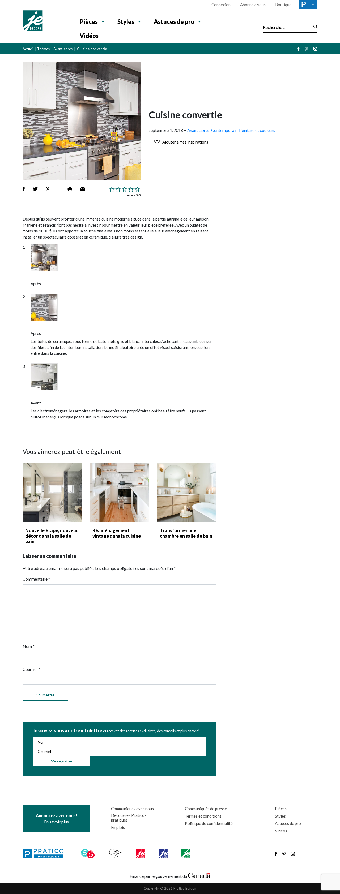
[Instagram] (315, 49)
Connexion (221, 4)
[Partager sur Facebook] (24, 189)
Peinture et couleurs (257, 130)
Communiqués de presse (206, 808)
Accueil (28, 49)
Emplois (118, 827)
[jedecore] (164, 853)
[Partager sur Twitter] (35, 189)
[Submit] (313, 27)
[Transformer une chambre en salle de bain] (186, 492)
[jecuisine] (141, 853)
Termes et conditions (203, 816)
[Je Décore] (46, 21)
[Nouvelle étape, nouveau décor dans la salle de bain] (52, 492)
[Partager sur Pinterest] (47, 189)
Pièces (89, 21)
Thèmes (43, 49)
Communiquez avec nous (132, 808)
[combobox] (286, 27)
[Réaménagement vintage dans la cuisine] (119, 492)
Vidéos (89, 35)
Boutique (283, 4)
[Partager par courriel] (82, 189)
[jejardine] (186, 853)
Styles (125, 21)
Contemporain (224, 130)
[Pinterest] (306, 49)
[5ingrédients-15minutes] (88, 853)
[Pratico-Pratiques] (45, 853)
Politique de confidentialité (209, 823)
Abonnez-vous (253, 4)
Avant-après (63, 49)
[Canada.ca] (199, 875)
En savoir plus (56, 818)
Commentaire (36, 578)
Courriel (31, 669)
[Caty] (116, 853)
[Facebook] (299, 49)
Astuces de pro (174, 21)
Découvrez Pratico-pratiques (128, 817)
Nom (29, 646)
